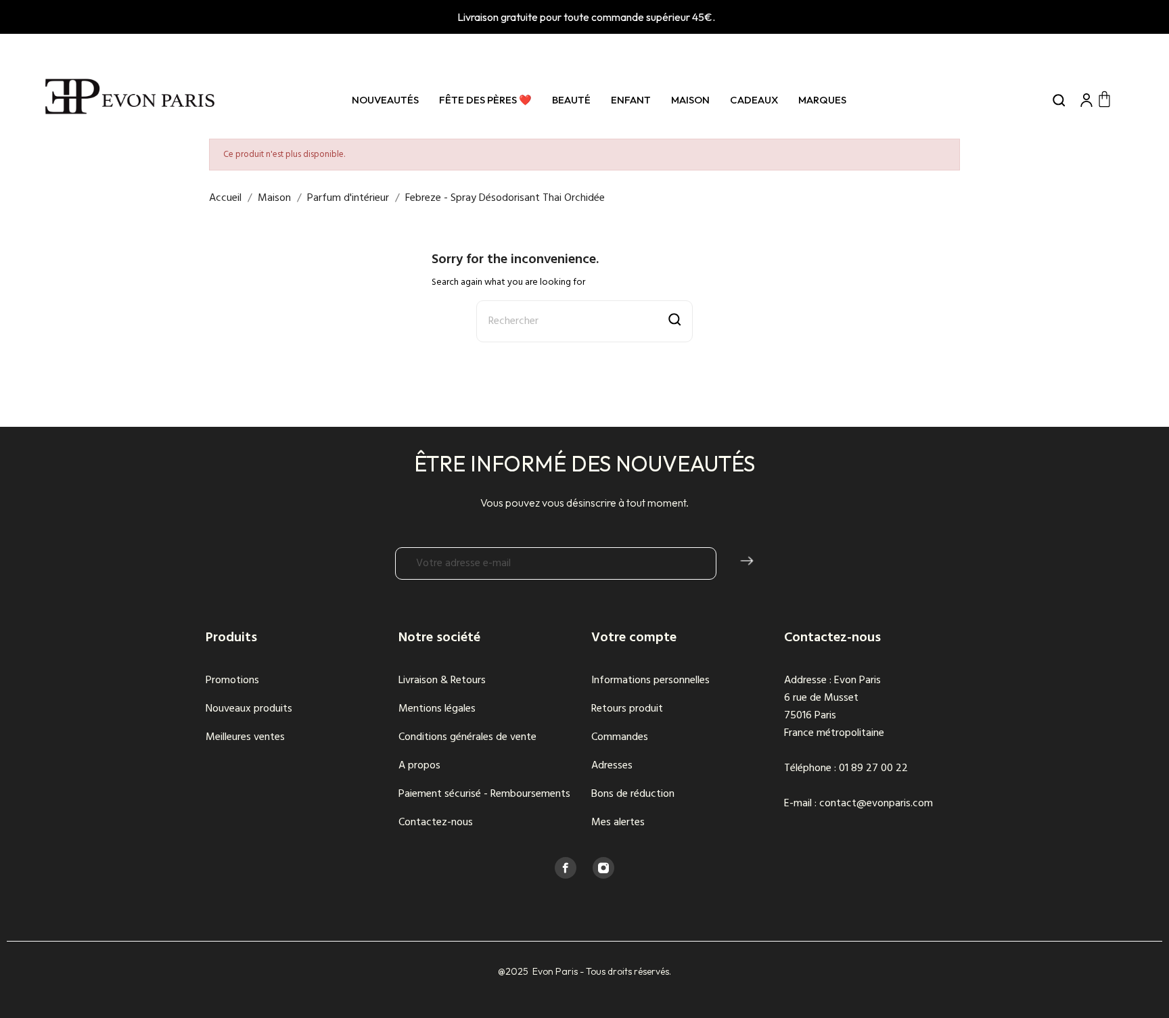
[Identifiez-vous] (1086, 100)
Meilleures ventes (245, 737)
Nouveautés (385, 99)
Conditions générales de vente (467, 737)
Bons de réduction (632, 794)
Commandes (619, 737)
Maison (690, 99)
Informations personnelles (650, 680)
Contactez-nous (435, 822)
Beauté (571, 99)
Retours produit (627, 709)
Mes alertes (618, 822)
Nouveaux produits (249, 709)
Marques (822, 99)
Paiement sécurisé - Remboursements (484, 794)
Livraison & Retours (442, 680)
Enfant (631, 99)
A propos (419, 765)
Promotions (232, 680)
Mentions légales (437, 709)
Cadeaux (754, 99)
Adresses (612, 765)
